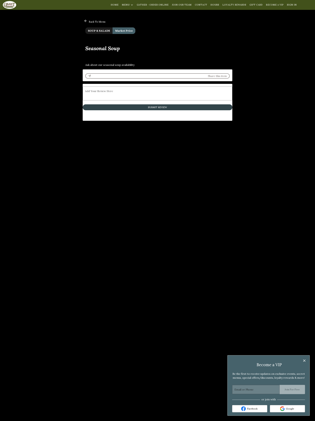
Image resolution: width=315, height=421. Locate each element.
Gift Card (256, 4)
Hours (214, 4)
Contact (201, 4)
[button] (127, 5)
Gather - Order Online (153, 4)
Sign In (292, 4)
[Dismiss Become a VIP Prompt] (304, 361)
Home (115, 4)
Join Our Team (182, 4)
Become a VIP (275, 4)
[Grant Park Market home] (17, 5)
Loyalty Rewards (234, 4)
